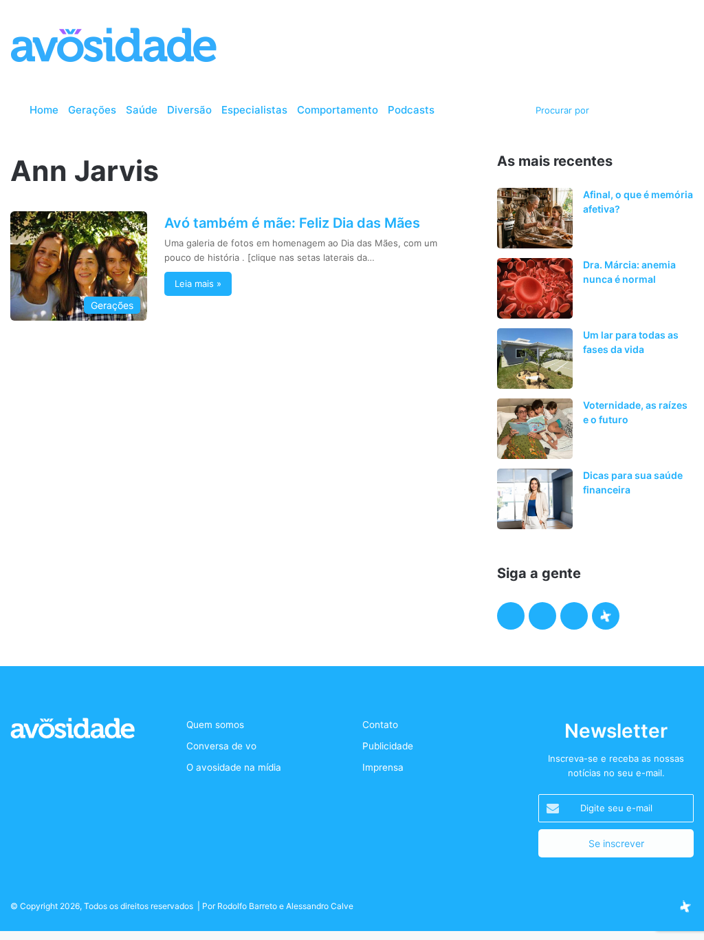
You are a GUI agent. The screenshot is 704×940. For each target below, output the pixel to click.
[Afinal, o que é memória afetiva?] (535, 218)
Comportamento (337, 109)
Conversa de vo (221, 745)
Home (42, 109)
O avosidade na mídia (233, 767)
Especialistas (254, 109)
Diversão (189, 109)
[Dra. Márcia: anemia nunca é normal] (535, 288)
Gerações (92, 109)
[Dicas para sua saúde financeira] (535, 499)
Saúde (141, 109)
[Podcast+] (605, 616)
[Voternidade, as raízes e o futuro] (535, 428)
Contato (380, 724)
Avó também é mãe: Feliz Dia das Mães (292, 223)
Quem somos (215, 724)
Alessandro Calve (319, 906)
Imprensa (383, 767)
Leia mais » (198, 283)
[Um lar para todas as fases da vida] (535, 358)
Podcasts (411, 109)
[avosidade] (113, 45)
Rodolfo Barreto (247, 906)
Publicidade (387, 745)
